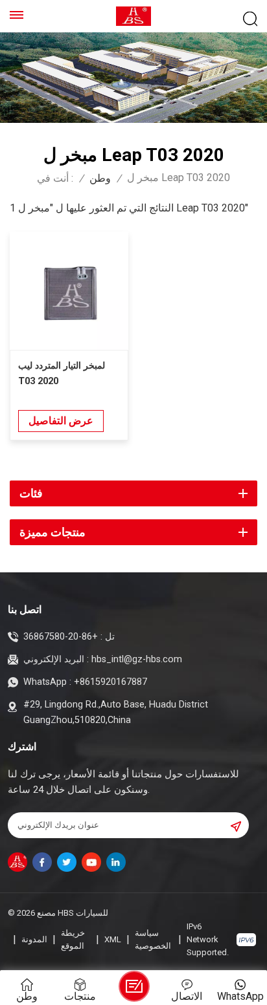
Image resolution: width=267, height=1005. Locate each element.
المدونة (34, 939)
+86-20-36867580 (60, 636)
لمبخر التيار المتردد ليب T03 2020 (61, 373)
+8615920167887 (110, 681)
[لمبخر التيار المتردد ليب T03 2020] (69, 291)
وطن (100, 178)
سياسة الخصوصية (153, 939)
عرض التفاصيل (61, 421)
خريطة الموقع (73, 939)
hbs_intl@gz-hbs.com (136, 659)
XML (112, 939)
